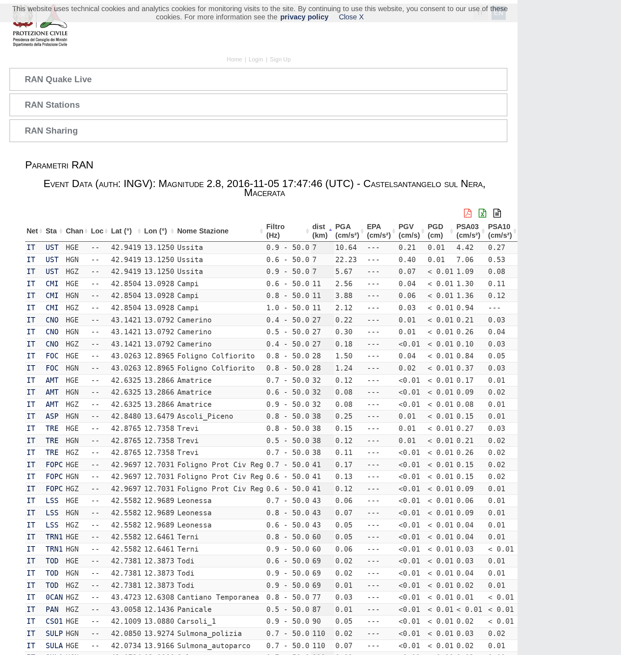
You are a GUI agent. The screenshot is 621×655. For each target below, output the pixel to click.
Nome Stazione (203, 231)
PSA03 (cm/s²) (468, 231)
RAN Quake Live (58, 79)
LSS (52, 500)
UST (52, 247)
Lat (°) (121, 231)
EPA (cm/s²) (379, 231)
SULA (54, 645)
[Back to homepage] (40, 26)
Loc (97, 231)
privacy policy (304, 17)
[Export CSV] (497, 213)
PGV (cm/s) (409, 231)
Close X (351, 17)
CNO (52, 320)
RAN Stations (52, 105)
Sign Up (280, 59)
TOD (52, 561)
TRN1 (54, 537)
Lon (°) (155, 231)
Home (234, 59)
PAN (52, 609)
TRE (52, 428)
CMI (52, 283)
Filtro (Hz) (275, 231)
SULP (54, 633)
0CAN (54, 597)
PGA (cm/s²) (347, 231)
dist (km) (320, 231)
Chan (74, 231)
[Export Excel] (482, 213)
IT (31, 247)
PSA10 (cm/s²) (500, 231)
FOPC (54, 464)
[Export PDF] (467, 213)
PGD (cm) (435, 231)
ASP (52, 416)
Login (256, 59)
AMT (52, 380)
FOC (52, 356)
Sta (51, 231)
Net (32, 231)
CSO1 (54, 621)
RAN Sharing (51, 130)
